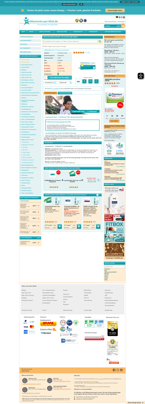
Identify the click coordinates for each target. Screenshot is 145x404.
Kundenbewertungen (65, 93)
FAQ (64, 301)
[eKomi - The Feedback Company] (77, 21)
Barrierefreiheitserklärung (111, 300)
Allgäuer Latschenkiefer (110, 272)
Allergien (24, 290)
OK (81, 4)
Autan (105, 279)
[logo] (40, 21)
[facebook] (114, 370)
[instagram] (118, 370)
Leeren (39, 237)
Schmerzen (66, 294)
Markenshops (87, 290)
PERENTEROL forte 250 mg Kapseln (112, 80)
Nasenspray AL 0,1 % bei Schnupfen (25, 232)
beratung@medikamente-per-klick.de (31, 393)
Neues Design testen (115, 10)
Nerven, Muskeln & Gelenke (49, 300)
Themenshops (87, 292)
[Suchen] (99, 41)
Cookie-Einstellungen (110, 303)
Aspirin (106, 278)
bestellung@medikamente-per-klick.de (31, 384)
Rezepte (65, 290)
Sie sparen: (91, 181)
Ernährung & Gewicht (27, 300)
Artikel (108, 26)
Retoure (44, 310)
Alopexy (106, 274)
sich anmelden (55, 88)
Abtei (105, 270)
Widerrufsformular (67, 310)
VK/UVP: (90, 180)
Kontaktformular (109, 292)
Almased (106, 273)
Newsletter (66, 304)
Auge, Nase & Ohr (26, 292)
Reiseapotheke (46, 303)
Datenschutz (108, 297)
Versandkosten (90, 383)
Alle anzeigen (25, 200)
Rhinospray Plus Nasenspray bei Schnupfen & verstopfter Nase (24, 218)
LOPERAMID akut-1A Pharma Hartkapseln (25, 243)
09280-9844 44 (25, 371)
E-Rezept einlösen (68, 296)
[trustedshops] (81, 21)
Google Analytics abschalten (130, 2)
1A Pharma (107, 268)
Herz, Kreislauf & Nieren (48, 290)
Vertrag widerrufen (109, 305)
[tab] (97, 195)
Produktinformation (50, 93)
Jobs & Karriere (88, 300)
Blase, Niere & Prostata (28, 295)
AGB (106, 295)
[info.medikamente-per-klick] (121, 370)
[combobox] (71, 41)
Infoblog (86, 295)
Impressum (108, 290)
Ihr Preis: (89, 178)
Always (106, 276)
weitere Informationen (69, 4)
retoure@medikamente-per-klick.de (61, 381)
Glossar (65, 299)
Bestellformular (108, 310)
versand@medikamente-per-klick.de (62, 388)
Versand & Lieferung (27, 310)
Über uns (86, 297)
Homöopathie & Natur (47, 292)
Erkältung (24, 297)
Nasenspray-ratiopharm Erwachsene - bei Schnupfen (24, 206)
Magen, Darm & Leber (48, 297)
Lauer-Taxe (100, 379)
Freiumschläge (88, 310)
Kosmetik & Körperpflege (48, 295)
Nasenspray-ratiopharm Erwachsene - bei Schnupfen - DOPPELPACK (24, 226)
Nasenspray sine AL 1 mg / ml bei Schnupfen (24, 212)
